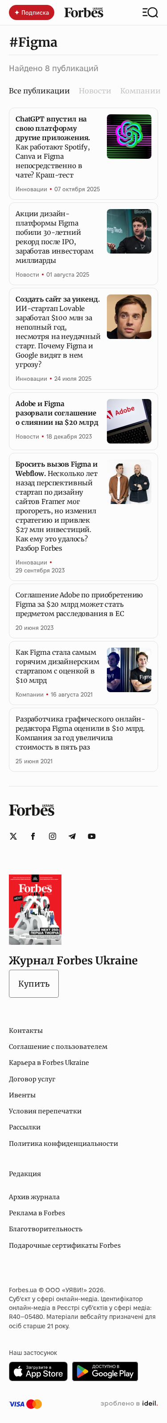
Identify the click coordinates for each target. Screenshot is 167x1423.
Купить (33, 984)
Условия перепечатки (45, 1111)
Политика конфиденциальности (63, 1144)
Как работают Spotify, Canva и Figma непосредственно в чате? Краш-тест (53, 147)
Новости (95, 90)
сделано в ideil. (129, 1404)
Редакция (25, 1174)
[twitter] (13, 836)
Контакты (26, 1031)
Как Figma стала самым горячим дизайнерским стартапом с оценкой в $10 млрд (57, 666)
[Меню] (150, 12)
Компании (140, 90)
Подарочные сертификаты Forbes (65, 1246)
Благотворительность (45, 1229)
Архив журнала (34, 1197)
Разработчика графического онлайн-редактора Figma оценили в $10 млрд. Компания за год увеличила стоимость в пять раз (80, 733)
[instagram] (52, 836)
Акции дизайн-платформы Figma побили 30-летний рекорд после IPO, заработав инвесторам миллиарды (55, 237)
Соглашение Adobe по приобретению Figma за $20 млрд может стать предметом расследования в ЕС (79, 604)
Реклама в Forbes (37, 1213)
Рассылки (25, 1127)
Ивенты (22, 1095)
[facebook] (33, 836)
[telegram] (72, 836)
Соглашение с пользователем (58, 1047)
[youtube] (92, 836)
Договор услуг (32, 1079)
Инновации (31, 189)
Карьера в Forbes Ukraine (49, 1063)
